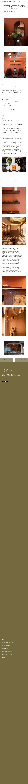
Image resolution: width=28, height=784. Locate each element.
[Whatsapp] (7, 381)
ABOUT (3, 656)
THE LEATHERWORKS (7, 650)
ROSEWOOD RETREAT (7, 644)
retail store (6, 146)
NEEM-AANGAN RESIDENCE (8, 642)
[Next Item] (25, 347)
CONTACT (4, 657)
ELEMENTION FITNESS (7, 654)
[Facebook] (5, 381)
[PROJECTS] (13, 641)
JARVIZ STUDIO (7, 105)
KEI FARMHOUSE (6, 653)
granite (7, 150)
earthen (11, 147)
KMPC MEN (5, 648)
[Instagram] (4, 381)
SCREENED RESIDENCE (7, 647)
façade (19, 147)
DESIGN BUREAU (14, 1)
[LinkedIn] (2, 381)
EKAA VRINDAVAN (6, 645)
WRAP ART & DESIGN (7, 651)
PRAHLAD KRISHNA (8, 109)
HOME (3, 639)
